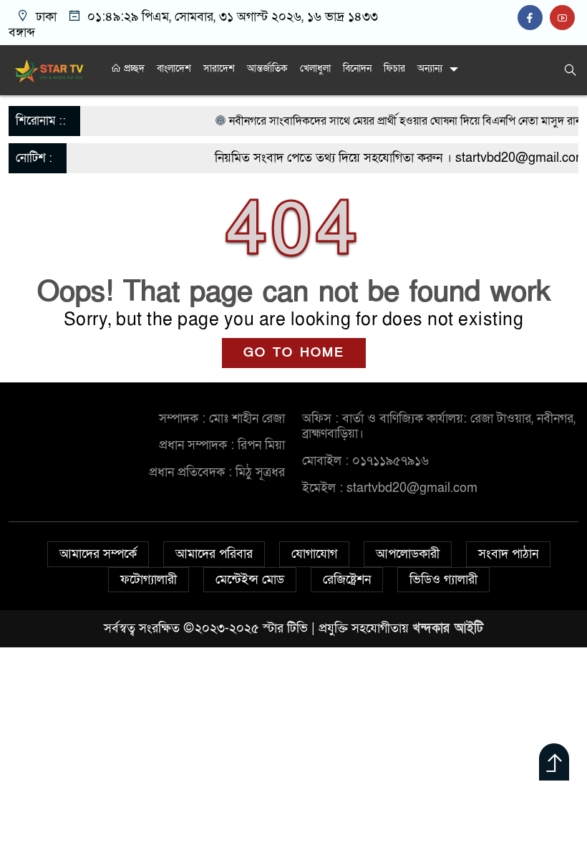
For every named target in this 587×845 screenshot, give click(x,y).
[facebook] (534, 18)
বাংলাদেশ (174, 68)
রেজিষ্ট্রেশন (347, 579)
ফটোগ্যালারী (148, 579)
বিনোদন (357, 68)
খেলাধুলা (315, 68)
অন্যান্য (429, 68)
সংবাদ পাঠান (508, 554)
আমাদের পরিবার (214, 554)
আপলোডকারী (408, 554)
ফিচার (394, 68)
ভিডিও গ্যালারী (443, 579)
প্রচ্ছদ (133, 68)
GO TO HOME (293, 352)
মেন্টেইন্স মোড (249, 579)
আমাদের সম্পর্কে (98, 554)
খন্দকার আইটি (447, 628)
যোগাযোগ (314, 554)
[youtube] (564, 18)
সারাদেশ (219, 68)
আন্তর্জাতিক (267, 68)
